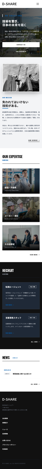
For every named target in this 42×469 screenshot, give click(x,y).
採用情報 (5, 434)
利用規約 (5, 449)
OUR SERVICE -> (34, 140)
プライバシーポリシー (9, 445)
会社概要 (5, 418)
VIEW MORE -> (35, 255)
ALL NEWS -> (35, 384)
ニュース (5, 429)
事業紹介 (5, 423)
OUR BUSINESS (21, 51)
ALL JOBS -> (35, 342)
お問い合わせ (6, 440)
